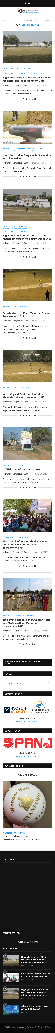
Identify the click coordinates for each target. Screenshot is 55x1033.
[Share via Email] (35, 98)
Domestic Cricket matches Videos (15, 71)
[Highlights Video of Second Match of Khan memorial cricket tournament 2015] (27, 205)
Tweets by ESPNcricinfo (27, 942)
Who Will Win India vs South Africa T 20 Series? (35, 1007)
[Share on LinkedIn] (29, 98)
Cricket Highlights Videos (11, 68)
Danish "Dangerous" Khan (16, 85)
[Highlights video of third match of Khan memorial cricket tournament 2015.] (27, 47)
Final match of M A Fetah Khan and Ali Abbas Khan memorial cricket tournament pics (25, 544)
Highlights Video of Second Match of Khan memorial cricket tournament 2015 (27, 237)
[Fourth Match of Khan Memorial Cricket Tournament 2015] (27, 285)
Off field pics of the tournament (22, 469)
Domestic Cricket (30, 68)
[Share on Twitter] (23, 98)
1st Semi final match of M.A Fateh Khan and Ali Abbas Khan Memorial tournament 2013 (26, 623)
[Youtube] (29, 3)
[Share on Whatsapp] (32, 98)
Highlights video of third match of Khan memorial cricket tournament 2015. (26, 79)
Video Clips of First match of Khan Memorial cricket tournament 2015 (23, 395)
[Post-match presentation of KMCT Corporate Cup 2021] (11, 977)
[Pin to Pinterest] (26, 98)
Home (5, 20)
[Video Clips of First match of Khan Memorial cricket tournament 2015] (27, 366)
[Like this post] (20, 98)
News (20, 615)
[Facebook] (25, 3)
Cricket (5, 226)
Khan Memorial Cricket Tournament (16, 73)
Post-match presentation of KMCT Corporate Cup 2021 (35, 975)
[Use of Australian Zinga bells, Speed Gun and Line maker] (27, 127)
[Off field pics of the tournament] (27, 443)
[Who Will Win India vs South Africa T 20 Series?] (11, 1010)
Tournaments (37, 73)
